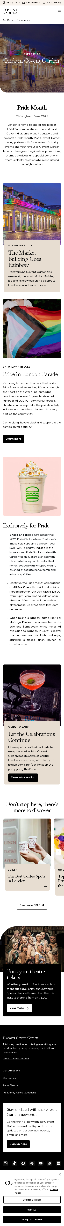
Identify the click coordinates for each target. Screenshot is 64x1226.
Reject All (32, 1209)
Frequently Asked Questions (19, 1093)
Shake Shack (19, 534)
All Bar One (21, 587)
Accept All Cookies (32, 1219)
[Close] (60, 1174)
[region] (32, 1198)
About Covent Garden (16, 1059)
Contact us (9, 1078)
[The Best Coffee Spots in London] (45, 886)
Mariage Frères (20, 622)
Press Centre (10, 1085)
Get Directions (11, 1071)
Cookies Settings (32, 1199)
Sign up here (18, 1144)
